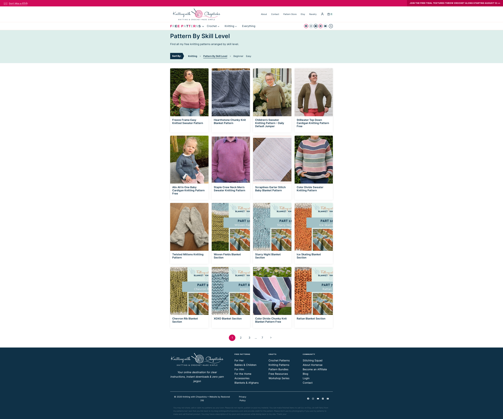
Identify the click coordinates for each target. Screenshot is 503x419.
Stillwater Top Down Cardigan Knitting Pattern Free (313, 123)
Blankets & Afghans (246, 382)
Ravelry (313, 14)
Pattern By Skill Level (215, 56)
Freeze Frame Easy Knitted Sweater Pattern (187, 121)
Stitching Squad (312, 360)
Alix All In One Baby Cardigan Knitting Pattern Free (188, 190)
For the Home (242, 373)
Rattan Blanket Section (311, 318)
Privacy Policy (242, 398)
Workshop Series (279, 378)
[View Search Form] (331, 26)
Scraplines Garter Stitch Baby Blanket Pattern (270, 189)
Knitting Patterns (279, 364)
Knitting (192, 56)
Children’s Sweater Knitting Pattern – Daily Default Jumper (269, 123)
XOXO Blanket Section (228, 318)
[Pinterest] (320, 26)
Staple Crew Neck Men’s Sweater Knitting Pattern (229, 189)
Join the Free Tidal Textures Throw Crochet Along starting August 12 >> (455, 3)
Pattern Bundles (278, 369)
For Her (239, 360)
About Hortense (312, 364)
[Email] (325, 26)
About (264, 14)
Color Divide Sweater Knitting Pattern (310, 189)
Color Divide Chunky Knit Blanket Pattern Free (271, 320)
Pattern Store (290, 14)
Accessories (241, 378)
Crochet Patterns (279, 360)
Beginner (238, 56)
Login (306, 378)
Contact (275, 14)
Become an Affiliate (315, 369)
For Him (239, 369)
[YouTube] (316, 26)
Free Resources (278, 373)
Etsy (303, 14)
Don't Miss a (18, 3)
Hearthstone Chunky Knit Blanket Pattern (230, 121)
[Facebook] (306, 26)
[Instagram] (311, 26)
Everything (248, 26)
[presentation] (189, 92)
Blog (305, 373)
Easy (248, 56)
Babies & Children (245, 364)
